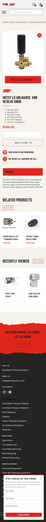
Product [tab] (9, 171)
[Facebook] (4, 392)
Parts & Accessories (17, 22)
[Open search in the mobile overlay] (27, 12)
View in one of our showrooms (21, 152)
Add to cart (21, 143)
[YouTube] (10, 392)
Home (5, 22)
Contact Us (21, 344)
